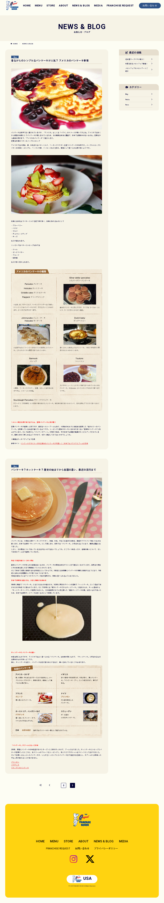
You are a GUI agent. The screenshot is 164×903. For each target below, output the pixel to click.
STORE (50, 5)
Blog (15, 57)
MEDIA (98, 5)
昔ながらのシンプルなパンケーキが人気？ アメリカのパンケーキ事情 (50, 60)
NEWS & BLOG (81, 5)
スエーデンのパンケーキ (20, 767)
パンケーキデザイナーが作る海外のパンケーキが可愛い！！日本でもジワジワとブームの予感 (54, 443)
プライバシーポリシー (106, 848)
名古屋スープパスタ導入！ (135, 59)
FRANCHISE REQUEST (120, 5)
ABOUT (63, 5)
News (127, 104)
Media (127, 99)
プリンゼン (15, 762)
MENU (39, 5)
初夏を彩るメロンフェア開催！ (136, 63)
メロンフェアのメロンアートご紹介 (136, 69)
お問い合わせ (149, 5)
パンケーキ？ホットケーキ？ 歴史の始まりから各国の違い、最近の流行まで (53, 469)
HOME (27, 5)
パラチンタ (15, 765)
